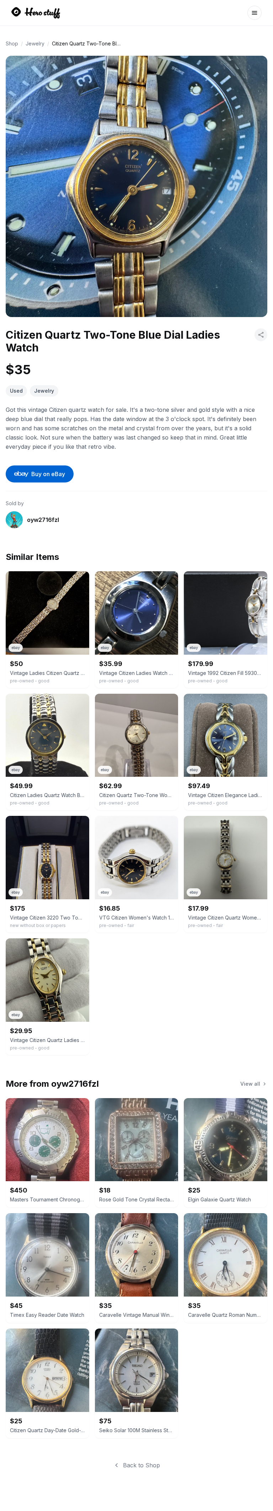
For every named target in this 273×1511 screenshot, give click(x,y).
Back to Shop (141, 1465)
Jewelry (35, 43)
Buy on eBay (48, 474)
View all (250, 1084)
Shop (12, 43)
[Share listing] (261, 334)
